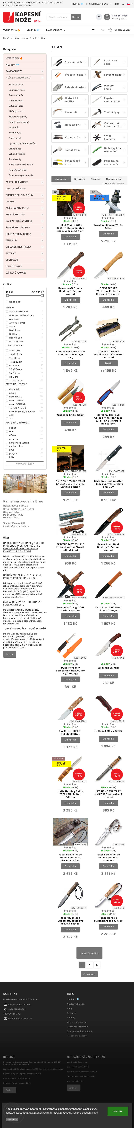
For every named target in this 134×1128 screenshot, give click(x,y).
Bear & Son (26, 337)
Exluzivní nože (16, 105)
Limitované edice (16, 188)
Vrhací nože (15, 148)
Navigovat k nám (98, 4)
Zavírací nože (14, 71)
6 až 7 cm (26, 365)
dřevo (26, 435)
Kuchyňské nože (15, 214)
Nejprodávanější (113, 179)
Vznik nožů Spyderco (77, 1062)
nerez (26, 392)
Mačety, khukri (16, 111)
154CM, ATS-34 (26, 407)
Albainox (26, 318)
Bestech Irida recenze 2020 (16, 1078)
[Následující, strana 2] (89, 965)
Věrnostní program (77, 1022)
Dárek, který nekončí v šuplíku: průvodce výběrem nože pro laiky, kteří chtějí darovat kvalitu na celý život (23, 547)
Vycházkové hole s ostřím (22, 143)
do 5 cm (26, 376)
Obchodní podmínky (77, 1026)
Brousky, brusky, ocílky (19, 195)
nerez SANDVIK (26, 403)
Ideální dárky (14, 266)
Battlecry (26, 333)
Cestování (12, 259)
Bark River (26, 330)
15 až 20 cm (26, 361)
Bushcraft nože (17, 89)
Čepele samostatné (19, 121)
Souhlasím (118, 1111)
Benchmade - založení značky (81, 1076)
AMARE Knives (26, 322)
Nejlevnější (79, 179)
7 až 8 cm (26, 357)
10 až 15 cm (26, 354)
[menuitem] (13, 30)
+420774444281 (17, 1009)
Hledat (76, 17)
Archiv (10, 654)
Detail (108, 363)
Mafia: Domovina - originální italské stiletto (22, 603)
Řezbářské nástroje (18, 227)
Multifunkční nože (17, 182)
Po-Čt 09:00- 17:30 (13, 514)
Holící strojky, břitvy (18, 234)
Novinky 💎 (77, 4)
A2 (26, 418)
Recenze (71, 1013)
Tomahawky (15, 159)
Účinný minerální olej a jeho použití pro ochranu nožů (22, 576)
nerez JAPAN (26, 400)
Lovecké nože (16, 100)
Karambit (13, 127)
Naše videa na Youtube (20, 1018)
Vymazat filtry (25, 463)
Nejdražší (95, 179)
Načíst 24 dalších (89, 953)
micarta (26, 438)
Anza (26, 326)
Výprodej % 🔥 (14, 58)
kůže (26, 457)
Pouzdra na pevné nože (21, 175)
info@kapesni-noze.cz (20, 1004)
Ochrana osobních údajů (79, 1031)
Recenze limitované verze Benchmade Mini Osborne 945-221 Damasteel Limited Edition (32, 1063)
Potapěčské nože (18, 170)
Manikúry (11, 240)
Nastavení (12, 1119)
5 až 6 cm (26, 372)
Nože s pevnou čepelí (18, 77)
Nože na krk (15, 137)
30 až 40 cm (26, 380)
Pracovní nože (16, 95)
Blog (116, 4)
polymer (26, 453)
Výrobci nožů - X (75, 1081)
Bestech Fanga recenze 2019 (17, 1083)
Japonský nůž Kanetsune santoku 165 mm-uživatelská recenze (33, 1069)
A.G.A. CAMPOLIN (26, 311)
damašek (26, 389)
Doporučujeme (61, 179)
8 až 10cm (26, 350)
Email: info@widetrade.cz (16, 526)
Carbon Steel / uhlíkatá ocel (26, 413)
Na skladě (26, 301)
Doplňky (11, 201)
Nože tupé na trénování (21, 164)
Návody (71, 1017)
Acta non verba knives (26, 315)
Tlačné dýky (15, 132)
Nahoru (91, 974)
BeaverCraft (26, 341)
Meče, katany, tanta (17, 207)
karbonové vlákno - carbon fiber (26, 444)
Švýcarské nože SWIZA (78, 1067)
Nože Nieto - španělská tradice (82, 1071)
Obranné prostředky (18, 246)
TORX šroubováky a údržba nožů (24, 628)
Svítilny (11, 253)
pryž (26, 449)
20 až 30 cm (26, 369)
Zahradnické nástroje (19, 220)
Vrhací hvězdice (17, 153)
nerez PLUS (26, 396)
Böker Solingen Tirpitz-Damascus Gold (22, 1073)
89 (96, 964)
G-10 (26, 431)
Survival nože (16, 84)
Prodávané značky (77, 1035)
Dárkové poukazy (16, 272)
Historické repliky (18, 116)
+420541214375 (11, 1013)
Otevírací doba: (11, 512)
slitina (26, 427)
